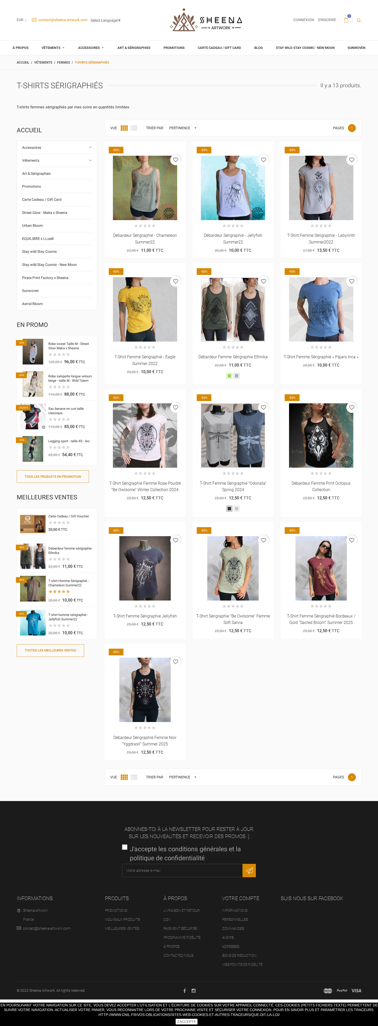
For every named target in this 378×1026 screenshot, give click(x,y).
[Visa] (356, 991)
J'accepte (186, 1022)
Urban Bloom (32, 225)
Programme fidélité (182, 937)
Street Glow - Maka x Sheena (44, 213)
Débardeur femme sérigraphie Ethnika (233, 356)
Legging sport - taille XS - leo (68, 441)
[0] (346, 20)
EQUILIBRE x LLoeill (37, 239)
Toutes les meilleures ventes (50, 650)
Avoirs (228, 937)
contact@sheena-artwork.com (62, 20)
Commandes (233, 928)
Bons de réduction (239, 955)
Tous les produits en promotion (53, 477)
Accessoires (89, 48)
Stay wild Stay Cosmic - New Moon (305, 48)
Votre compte (240, 898)
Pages (338, 128)
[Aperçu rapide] (145, 147)
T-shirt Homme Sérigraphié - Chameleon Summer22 (68, 583)
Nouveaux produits (122, 919)
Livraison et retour (182, 910)
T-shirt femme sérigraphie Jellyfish (145, 616)
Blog (258, 48)
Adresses (230, 946)
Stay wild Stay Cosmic (39, 251)
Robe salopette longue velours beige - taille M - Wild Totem (70, 378)
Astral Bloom (32, 304)
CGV (167, 919)
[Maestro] (328, 991)
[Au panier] (308, 147)
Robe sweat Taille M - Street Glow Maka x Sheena (68, 346)
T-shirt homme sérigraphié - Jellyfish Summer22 (68, 617)
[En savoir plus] (157, 147)
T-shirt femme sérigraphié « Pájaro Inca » (321, 356)
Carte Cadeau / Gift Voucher (68, 516)
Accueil (29, 130)
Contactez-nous (178, 955)
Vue (113, 128)
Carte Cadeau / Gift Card (219, 48)
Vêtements (51, 48)
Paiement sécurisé (180, 928)
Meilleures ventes (122, 928)
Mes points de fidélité (242, 964)
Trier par (154, 128)
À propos (21, 48)
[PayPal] (342, 991)
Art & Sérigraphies (134, 48)
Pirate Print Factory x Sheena (45, 278)
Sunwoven (356, 48)
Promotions (174, 48)
